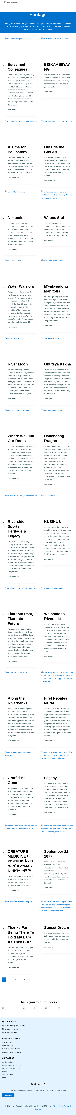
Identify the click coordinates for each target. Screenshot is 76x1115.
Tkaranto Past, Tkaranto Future (20, 619)
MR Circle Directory (9, 1032)
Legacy (50, 778)
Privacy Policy (58, 1106)
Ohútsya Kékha (57, 364)
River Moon (18, 364)
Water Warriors (21, 286)
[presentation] (21, 48)
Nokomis (15, 218)
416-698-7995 (7, 1074)
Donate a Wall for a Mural (11, 1052)
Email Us (5, 1077)
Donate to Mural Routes (11, 1049)
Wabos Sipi (54, 218)
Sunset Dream (56, 927)
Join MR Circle (7, 1042)
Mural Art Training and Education (14, 1026)
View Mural (13, 110)
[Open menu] (70, 3)
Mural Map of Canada (10, 1029)
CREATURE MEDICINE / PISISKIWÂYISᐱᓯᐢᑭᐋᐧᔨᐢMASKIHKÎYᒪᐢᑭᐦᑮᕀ (20, 861)
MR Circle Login (8, 1045)
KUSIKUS (52, 522)
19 (24, 979)
